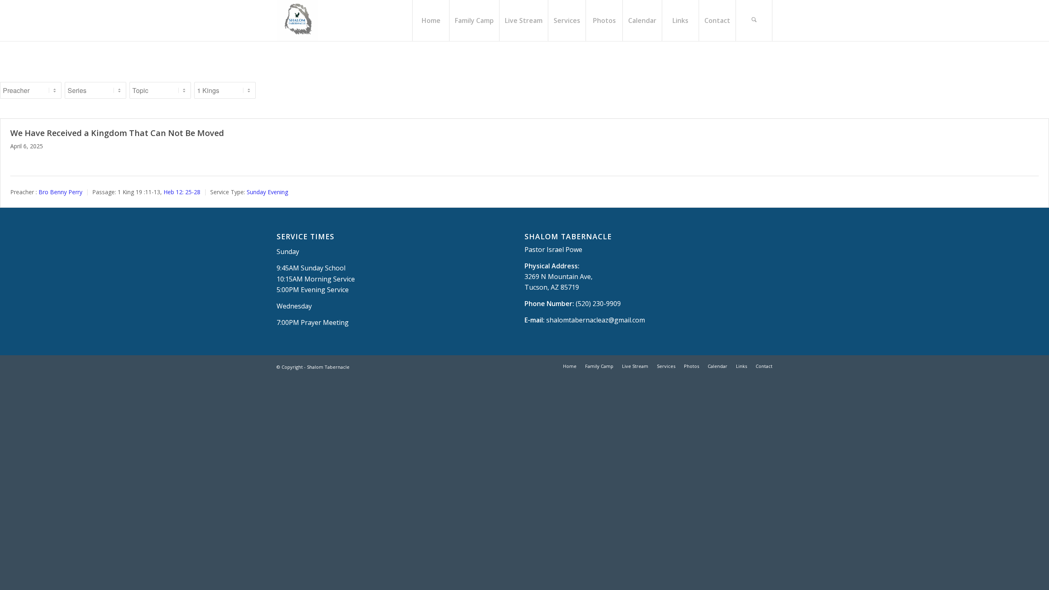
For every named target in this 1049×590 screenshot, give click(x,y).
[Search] (754, 20)
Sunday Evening (267, 192)
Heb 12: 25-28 (181, 192)
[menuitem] (430, 20)
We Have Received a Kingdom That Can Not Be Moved (117, 132)
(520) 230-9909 (598, 303)
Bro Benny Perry (60, 192)
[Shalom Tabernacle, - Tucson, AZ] (297, 20)
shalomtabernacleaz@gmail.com (595, 319)
